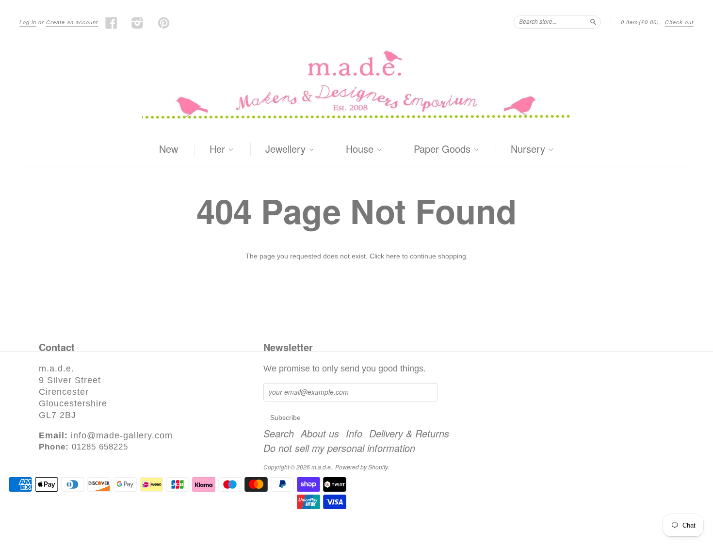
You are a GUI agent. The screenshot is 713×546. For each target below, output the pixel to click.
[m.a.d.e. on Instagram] (137, 22)
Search (278, 433)
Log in (27, 22)
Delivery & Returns (409, 433)
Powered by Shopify (361, 467)
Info (354, 433)
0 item (640, 22)
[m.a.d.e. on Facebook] (111, 22)
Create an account (72, 22)
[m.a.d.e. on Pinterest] (164, 22)
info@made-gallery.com (122, 435)
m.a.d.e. (321, 467)
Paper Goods (443, 149)
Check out (679, 22)
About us (320, 433)
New (168, 149)
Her (219, 149)
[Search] (593, 22)
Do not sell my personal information (339, 448)
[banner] (356, 86)
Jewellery (286, 149)
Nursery (529, 149)
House (361, 149)
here (393, 256)
